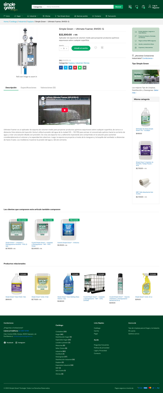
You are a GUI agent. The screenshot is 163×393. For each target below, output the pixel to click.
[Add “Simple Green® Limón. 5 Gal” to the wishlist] (40, 292)
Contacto (98, 16)
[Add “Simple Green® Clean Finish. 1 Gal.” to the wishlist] (14, 292)
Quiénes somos (133, 334)
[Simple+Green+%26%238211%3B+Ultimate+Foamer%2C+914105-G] (66, 67)
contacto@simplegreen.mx (22, 336)
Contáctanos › (147, 58)
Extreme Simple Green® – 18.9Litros (68, 242)
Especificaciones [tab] (28, 88)
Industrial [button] (33, 16)
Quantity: (61, 45)
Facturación (112, 16)
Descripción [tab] (11, 88)
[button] (102, 47)
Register (155, 8)
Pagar (96, 334)
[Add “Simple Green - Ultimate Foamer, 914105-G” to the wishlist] (95, 48)
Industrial (79, 63)
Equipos (71, 63)
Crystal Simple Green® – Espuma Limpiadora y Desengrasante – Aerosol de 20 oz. (119, 298)
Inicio (8, 16)
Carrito (96, 331)
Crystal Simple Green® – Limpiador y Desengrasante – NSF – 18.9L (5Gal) (42, 244)
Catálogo (97, 328)
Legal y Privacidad (100, 351)
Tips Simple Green (63, 16)
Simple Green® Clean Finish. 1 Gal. (16, 297)
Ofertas (47, 16)
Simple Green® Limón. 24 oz (143, 297)
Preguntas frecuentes (101, 345)
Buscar (118, 7)
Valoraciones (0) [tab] (48, 88)
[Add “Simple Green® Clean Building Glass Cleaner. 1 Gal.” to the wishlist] (66, 292)
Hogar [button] (19, 16)
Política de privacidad (101, 348)
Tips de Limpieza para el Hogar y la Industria (143, 328)
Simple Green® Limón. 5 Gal (40, 297)
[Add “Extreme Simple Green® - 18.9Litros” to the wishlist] (66, 238)
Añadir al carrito (81, 48)
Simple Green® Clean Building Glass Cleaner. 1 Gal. (68, 297)
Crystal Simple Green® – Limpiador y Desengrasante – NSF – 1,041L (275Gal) (94, 298)
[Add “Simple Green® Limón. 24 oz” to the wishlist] (143, 292)
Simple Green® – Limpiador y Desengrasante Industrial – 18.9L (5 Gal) (16, 244)
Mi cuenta (131, 331)
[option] (17, 236)
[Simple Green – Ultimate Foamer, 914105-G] (61, 67)
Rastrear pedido (82, 16)
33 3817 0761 (23, 331)
